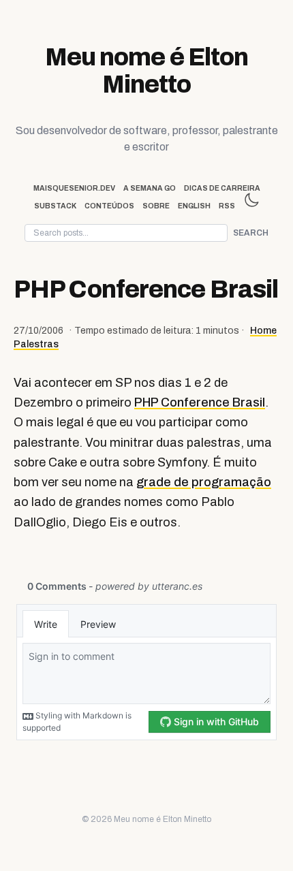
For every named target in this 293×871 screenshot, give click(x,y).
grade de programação (203, 482)
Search (250, 233)
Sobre (156, 206)
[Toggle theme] (251, 200)
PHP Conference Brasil (199, 402)
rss (227, 206)
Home (263, 331)
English (194, 206)
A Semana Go (149, 188)
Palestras (36, 344)
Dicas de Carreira (222, 188)
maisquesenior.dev (74, 188)
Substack (55, 206)
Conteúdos (109, 206)
